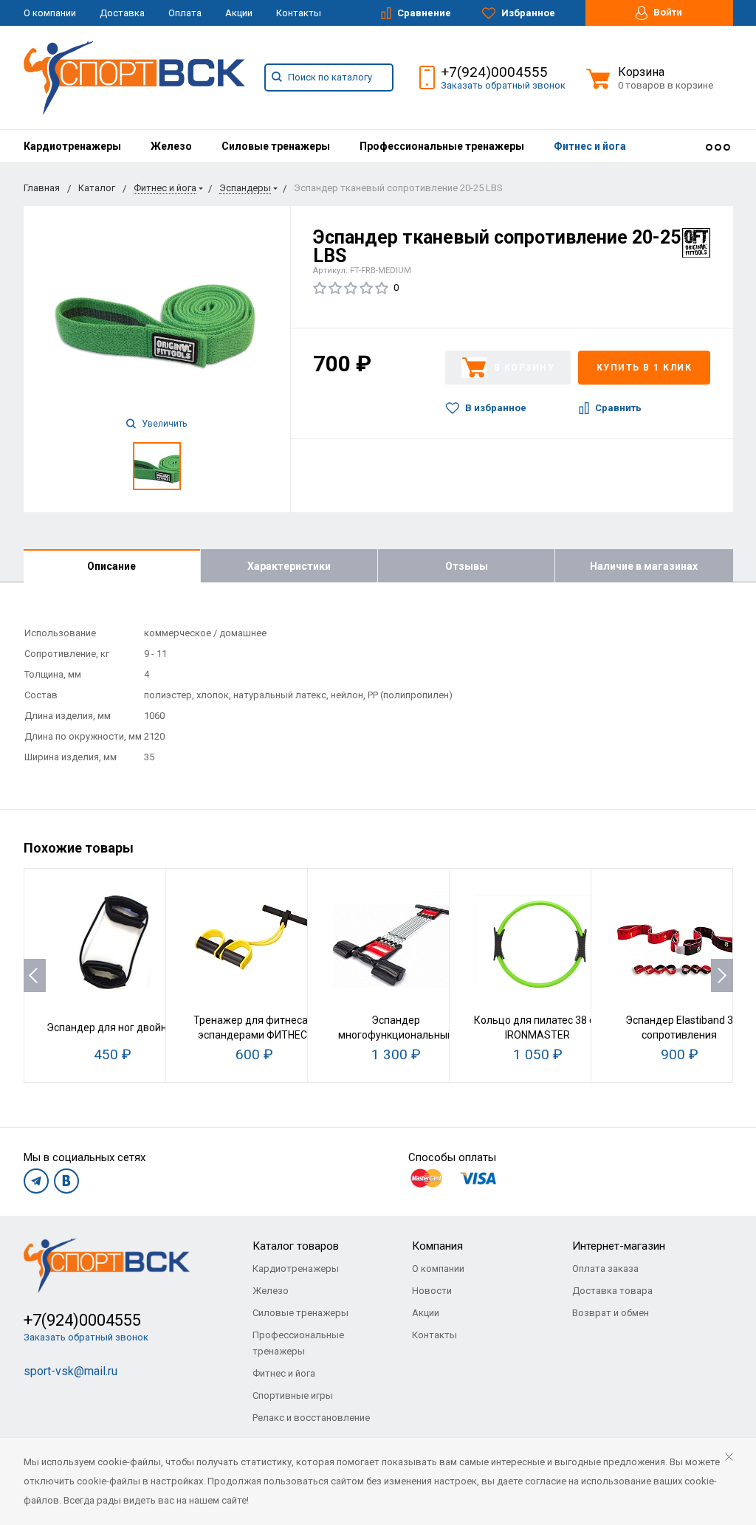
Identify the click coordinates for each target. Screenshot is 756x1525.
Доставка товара (612, 1290)
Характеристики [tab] (289, 566)
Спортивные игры (292, 1395)
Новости (432, 1290)
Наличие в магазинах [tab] (644, 566)
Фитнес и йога (590, 146)
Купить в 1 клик (645, 367)
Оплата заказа (605, 1268)
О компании (50, 12)
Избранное (527, 12)
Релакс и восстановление (311, 1417)
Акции (238, 12)
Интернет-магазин (618, 1246)
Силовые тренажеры (275, 146)
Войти (666, 12)
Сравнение (423, 12)
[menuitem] (72, 146)
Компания (437, 1246)
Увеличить (163, 424)
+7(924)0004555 (494, 71)
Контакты (298, 12)
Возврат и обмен (610, 1312)
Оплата (185, 12)
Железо (171, 146)
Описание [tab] (111, 566)
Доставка (122, 12)
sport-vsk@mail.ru (70, 1371)
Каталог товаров (295, 1246)
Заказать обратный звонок (503, 85)
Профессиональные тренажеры (442, 146)
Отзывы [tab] (466, 566)
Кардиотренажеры (72, 146)
